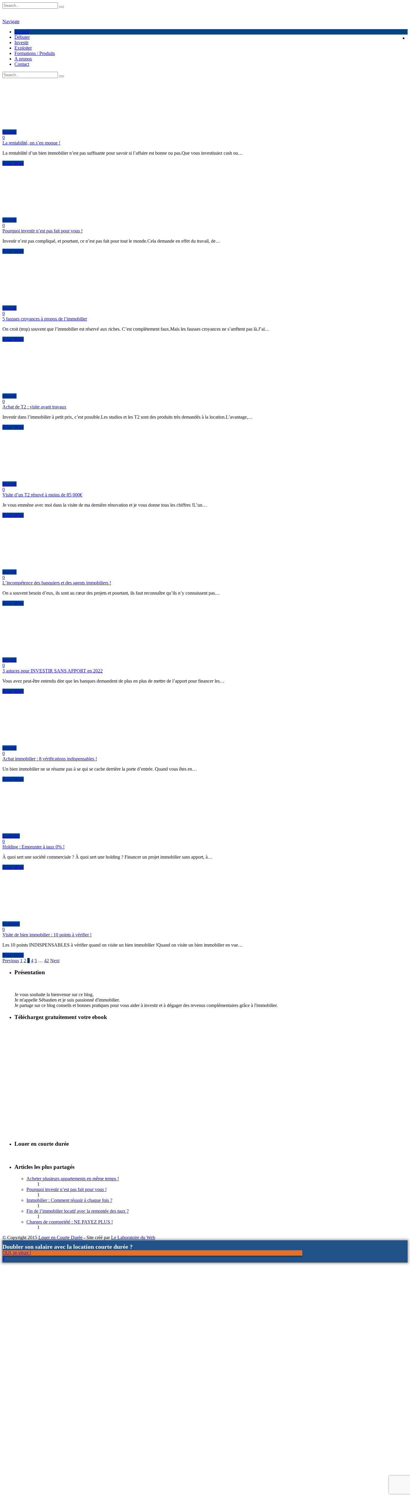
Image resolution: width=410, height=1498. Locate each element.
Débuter (22, 37)
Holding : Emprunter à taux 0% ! (33, 846)
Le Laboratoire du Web (133, 1237)
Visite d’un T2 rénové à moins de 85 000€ (42, 494)
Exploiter (23, 47)
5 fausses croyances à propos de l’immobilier (44, 318)
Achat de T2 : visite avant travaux (34, 406)
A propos (23, 58)
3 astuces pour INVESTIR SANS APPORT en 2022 (52, 670)
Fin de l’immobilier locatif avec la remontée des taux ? (77, 1211)
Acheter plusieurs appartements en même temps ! (72, 1178)
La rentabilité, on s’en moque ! (31, 142)
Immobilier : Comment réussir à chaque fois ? (69, 1200)
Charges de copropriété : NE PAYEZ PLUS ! (69, 1221)
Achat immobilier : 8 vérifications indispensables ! (49, 758)
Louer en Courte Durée (60, 1237)
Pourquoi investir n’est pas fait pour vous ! (42, 230)
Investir (21, 42)
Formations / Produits (34, 53)
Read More (13, 163)
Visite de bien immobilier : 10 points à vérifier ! (47, 934)
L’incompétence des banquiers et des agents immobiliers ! (56, 582)
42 (46, 960)
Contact (21, 64)
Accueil (21, 31)
